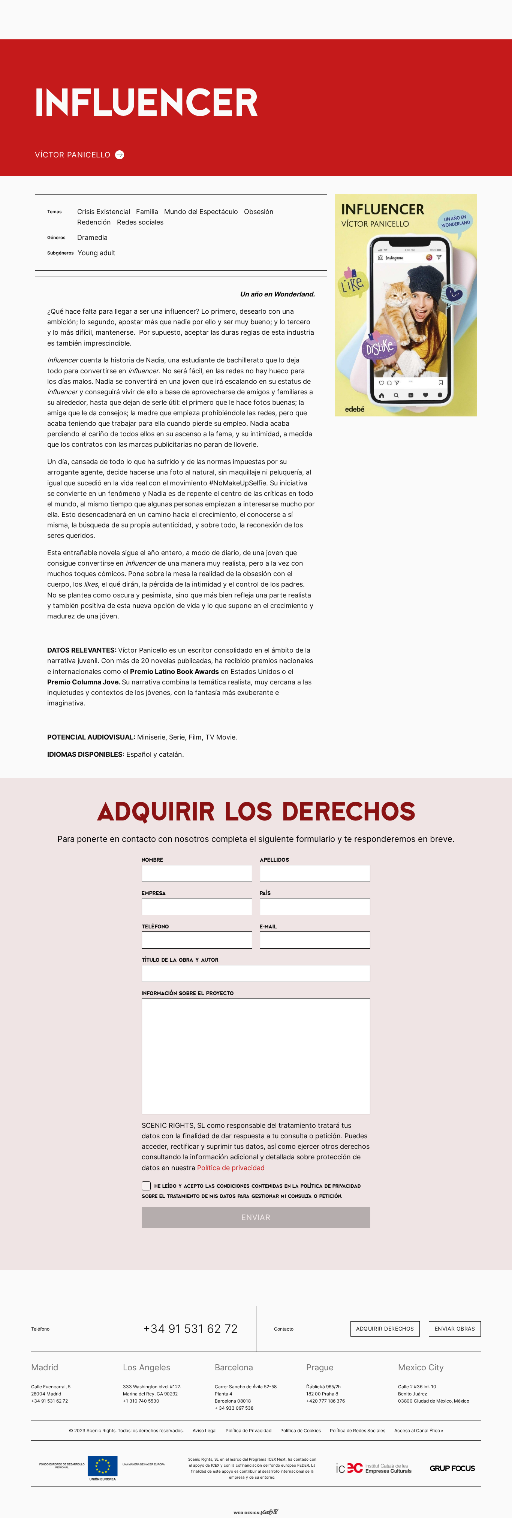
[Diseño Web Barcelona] (256, 1511)
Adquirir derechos (385, 1328)
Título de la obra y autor (180, 959)
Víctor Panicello (73, 154)
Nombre (152, 859)
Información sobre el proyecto (188, 993)
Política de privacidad (231, 1168)
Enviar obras (455, 1328)
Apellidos (274, 859)
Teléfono (155, 926)
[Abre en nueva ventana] (452, 1468)
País (265, 893)
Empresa (154, 893)
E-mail (268, 926)
